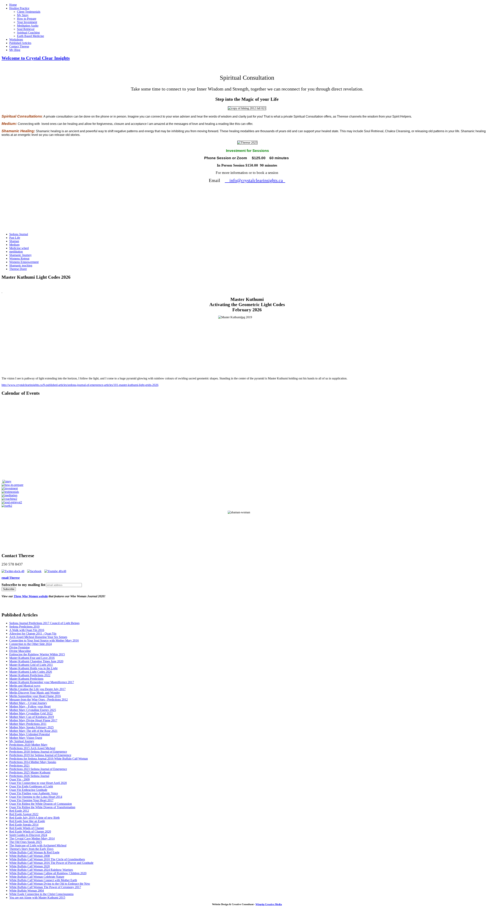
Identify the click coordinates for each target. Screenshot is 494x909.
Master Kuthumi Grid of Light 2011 (31, 664)
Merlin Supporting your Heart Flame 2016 (35, 696)
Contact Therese (19, 46)
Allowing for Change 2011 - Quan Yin (32, 633)
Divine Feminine (19, 647)
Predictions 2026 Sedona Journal (29, 776)
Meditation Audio (27, 25)
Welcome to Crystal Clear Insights (36, 58)
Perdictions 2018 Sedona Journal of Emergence (38, 751)
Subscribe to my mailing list (23, 585)
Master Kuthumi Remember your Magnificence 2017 (41, 682)
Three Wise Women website (31, 596)
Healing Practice (19, 8)
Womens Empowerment (24, 262)
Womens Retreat (19, 258)
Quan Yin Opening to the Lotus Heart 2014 (35, 796)
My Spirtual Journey (21, 741)
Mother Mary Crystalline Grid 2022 (31, 713)
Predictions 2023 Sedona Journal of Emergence (38, 769)
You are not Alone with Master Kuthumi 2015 (37, 897)
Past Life (14, 237)
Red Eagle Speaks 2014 (23, 824)
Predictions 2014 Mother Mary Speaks (32, 762)
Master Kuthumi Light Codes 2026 (30, 671)
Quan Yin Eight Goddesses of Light (31, 786)
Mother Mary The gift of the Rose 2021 (33, 730)
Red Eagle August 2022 (23, 814)
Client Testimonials (28, 11)
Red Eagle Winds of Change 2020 (30, 831)
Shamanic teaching (20, 265)
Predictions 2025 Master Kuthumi (29, 772)
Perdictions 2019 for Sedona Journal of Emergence (40, 755)
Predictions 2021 (19, 765)
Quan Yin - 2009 (19, 779)
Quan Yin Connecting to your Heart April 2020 (38, 783)
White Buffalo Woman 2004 (26, 890)
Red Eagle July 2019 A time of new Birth (34, 817)
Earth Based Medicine (30, 36)
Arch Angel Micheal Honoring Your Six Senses (38, 637)
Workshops (16, 39)
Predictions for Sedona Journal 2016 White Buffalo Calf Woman (48, 758)
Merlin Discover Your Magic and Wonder (34, 692)
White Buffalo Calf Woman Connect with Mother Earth (43, 880)
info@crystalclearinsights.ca (255, 180)
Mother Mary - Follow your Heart (30, 706)
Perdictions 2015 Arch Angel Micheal (32, 748)
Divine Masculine (20, 651)
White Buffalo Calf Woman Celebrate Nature (36, 876)
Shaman (14, 241)
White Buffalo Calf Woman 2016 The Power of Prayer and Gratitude (51, 862)
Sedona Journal (18, 234)
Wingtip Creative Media (268, 904)
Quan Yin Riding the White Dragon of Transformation (42, 807)
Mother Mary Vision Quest (25, 737)
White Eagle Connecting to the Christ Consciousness (41, 894)
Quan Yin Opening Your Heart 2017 (31, 800)
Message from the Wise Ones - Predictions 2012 (38, 699)
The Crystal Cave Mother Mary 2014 (32, 838)
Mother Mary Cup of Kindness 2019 (31, 717)
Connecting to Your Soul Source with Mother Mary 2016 (44, 640)
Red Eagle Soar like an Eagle (27, 821)
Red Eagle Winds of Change (26, 828)
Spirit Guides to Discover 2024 (28, 835)
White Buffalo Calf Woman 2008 (29, 855)
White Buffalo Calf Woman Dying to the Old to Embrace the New (49, 883)
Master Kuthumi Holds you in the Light (33, 668)
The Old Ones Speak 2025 (25, 842)
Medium (14, 244)
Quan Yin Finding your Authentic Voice (33, 793)
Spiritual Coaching (28, 32)
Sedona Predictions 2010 (24, 626)
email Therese (11, 577)
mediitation (16, 251)
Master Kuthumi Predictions (26, 678)
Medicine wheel (19, 248)
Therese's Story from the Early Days (31, 849)
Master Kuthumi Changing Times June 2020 (36, 661)
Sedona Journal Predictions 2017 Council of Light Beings (44, 623)
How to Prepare (26, 18)
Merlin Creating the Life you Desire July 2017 (37, 689)
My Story (23, 15)
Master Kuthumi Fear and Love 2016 (32, 657)
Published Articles (20, 43)
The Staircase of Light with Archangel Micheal (37, 845)
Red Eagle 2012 (19, 810)
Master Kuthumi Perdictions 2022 (29, 675)
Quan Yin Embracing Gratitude (28, 789)
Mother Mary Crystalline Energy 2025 (32, 710)
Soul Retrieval (25, 29)
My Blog (14, 50)
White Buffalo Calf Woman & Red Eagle (34, 852)
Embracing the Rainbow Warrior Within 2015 (37, 654)
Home (13, 4)
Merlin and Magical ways (24, 685)
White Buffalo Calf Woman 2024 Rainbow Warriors (41, 869)
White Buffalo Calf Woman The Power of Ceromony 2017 (45, 887)
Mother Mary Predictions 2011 (28, 723)
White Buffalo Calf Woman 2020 (29, 866)
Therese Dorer (18, 269)
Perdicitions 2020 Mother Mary (28, 744)
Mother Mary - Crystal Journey (28, 703)
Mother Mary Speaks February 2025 (31, 727)
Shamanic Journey (20, 255)
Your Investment (27, 22)
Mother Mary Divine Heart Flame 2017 (33, 720)
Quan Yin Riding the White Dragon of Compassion (40, 803)
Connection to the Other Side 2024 (30, 644)
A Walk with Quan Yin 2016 (26, 630)
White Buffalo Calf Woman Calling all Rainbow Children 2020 (47, 873)
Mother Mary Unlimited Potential (29, 734)
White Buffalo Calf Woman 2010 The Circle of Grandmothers (47, 859)
